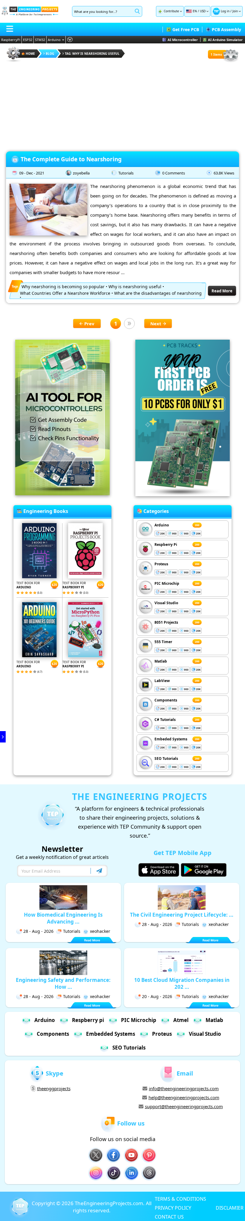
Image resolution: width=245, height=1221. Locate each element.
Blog (50, 53)
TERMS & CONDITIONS (180, 1199)
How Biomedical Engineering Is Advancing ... (63, 918)
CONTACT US (169, 1217)
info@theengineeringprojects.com (184, 1088)
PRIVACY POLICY (173, 1208)
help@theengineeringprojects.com (183, 1097)
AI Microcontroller (183, 39)
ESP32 (27, 39)
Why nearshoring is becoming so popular (63, 286)
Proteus (161, 564)
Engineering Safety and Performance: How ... (63, 983)
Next (155, 323)
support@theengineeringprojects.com (184, 1106)
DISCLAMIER (230, 1208)
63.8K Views (224, 173)
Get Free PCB (185, 29)
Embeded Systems (170, 739)
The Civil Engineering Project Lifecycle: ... (181, 914)
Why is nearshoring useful (134, 286)
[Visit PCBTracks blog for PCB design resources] (182, 494)
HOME (30, 53)
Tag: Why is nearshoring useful (92, 53)
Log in (225, 11)
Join (235, 11)
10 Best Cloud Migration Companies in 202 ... (181, 983)
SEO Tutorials (166, 758)
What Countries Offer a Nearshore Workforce (65, 293)
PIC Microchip (166, 583)
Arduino (54, 39)
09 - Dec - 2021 (31, 173)
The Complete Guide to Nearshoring (72, 159)
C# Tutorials (165, 719)
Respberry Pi (165, 544)
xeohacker (100, 931)
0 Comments (173, 173)
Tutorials (126, 173)
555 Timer (163, 641)
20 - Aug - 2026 (157, 996)
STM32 (40, 39)
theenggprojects (54, 1088)
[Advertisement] (122, 105)
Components (165, 700)
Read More (222, 291)
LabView (162, 680)
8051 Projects (166, 622)
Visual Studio (166, 602)
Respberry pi (88, 1020)
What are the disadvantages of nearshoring (158, 293)
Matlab (160, 661)
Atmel (181, 1020)
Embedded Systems (110, 1033)
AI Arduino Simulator (225, 39)
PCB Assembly (226, 29)
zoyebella (81, 173)
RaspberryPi (10, 39)
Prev (89, 323)
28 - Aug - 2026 (38, 931)
